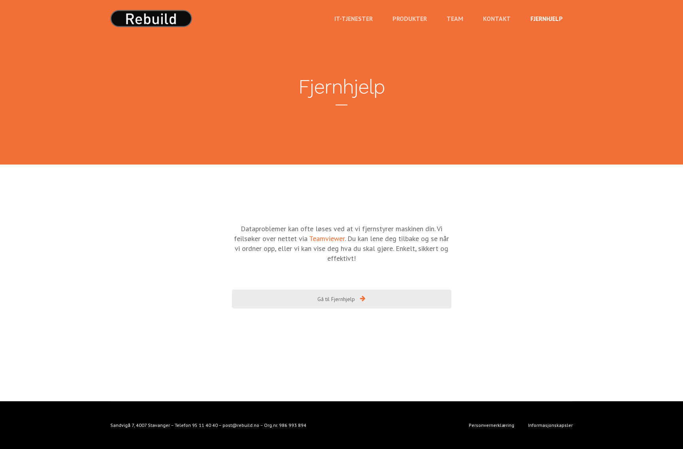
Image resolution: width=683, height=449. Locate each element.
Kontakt (497, 18)
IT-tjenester (353, 18)
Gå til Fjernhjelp (337, 299)
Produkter (409, 18)
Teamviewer (327, 238)
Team (455, 18)
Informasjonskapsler (550, 425)
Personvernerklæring (491, 425)
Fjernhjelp (546, 18)
